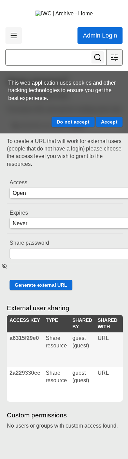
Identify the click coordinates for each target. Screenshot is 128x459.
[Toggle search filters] (114, 57)
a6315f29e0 (24, 338)
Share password (29, 243)
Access (18, 182)
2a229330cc (25, 373)
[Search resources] (97, 57)
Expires (19, 213)
